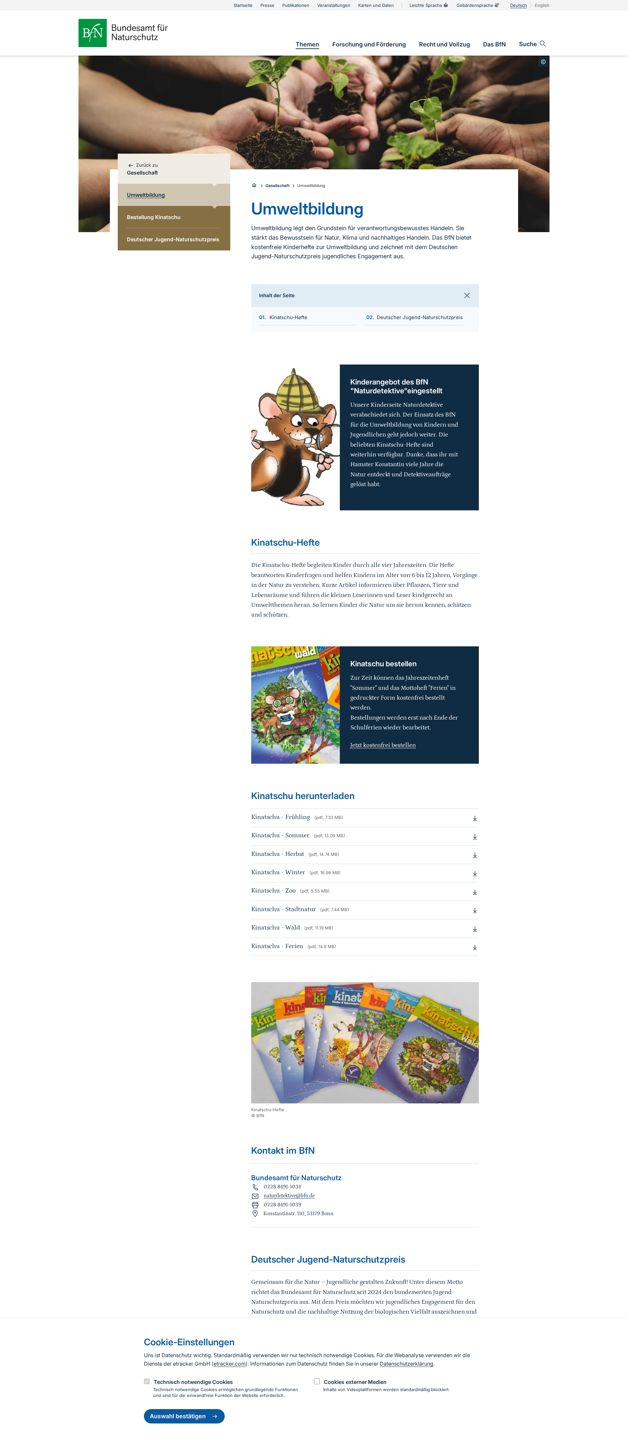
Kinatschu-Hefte (288, 317)
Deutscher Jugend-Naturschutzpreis (420, 317)
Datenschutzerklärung (406, 1363)
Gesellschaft (277, 185)
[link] (307, 44)
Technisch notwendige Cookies (193, 1382)
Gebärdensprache (475, 5)
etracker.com (230, 1363)
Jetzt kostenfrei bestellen (383, 745)
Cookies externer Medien (355, 1382)
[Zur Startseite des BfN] (134, 33)
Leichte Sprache (426, 5)
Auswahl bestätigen (178, 1416)
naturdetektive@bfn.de (289, 1196)
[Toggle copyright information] (543, 62)
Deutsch (518, 5)
